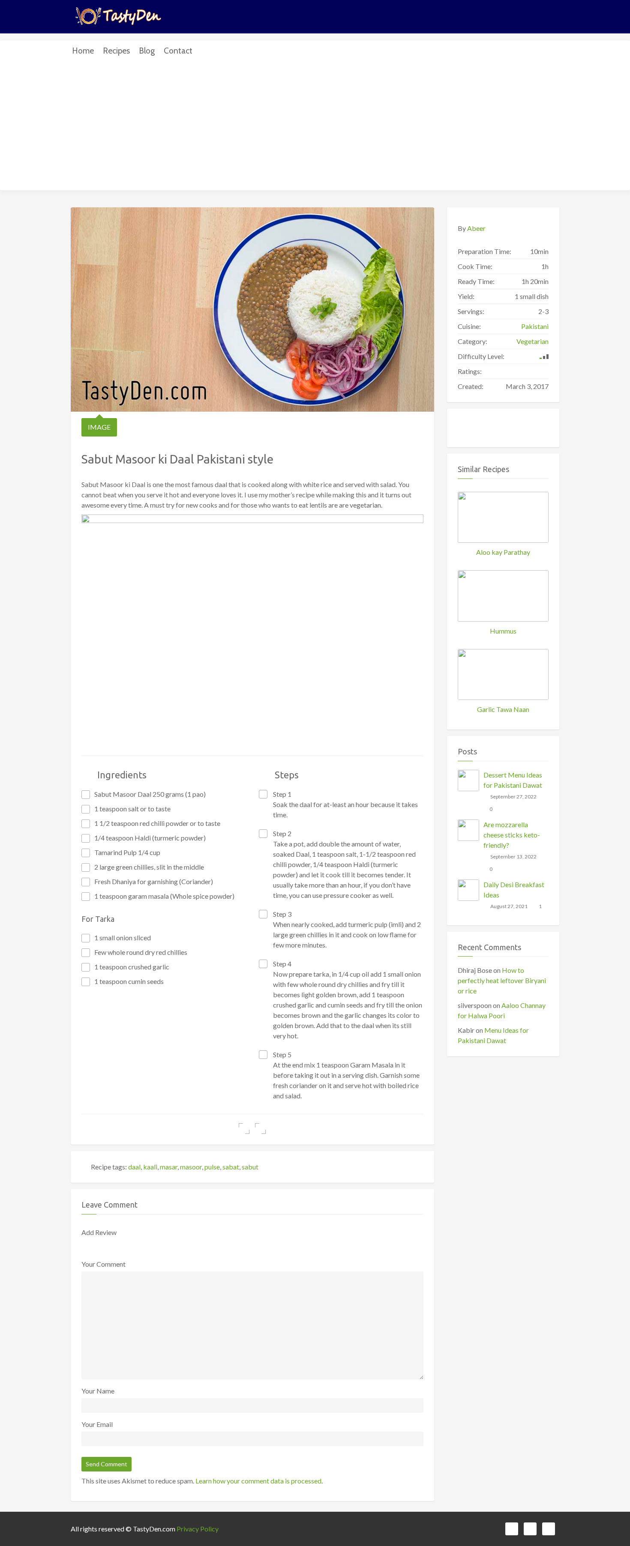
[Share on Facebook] (244, 1128)
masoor (191, 1167)
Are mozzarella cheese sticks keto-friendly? (511, 834)
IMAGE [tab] (99, 427)
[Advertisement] (315, 126)
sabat (230, 1167)
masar (168, 1167)
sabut (250, 1167)
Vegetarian (532, 341)
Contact (178, 51)
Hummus (503, 631)
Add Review (99, 1232)
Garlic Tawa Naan (503, 709)
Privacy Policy (198, 1529)
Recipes (116, 51)
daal (134, 1167)
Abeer (476, 228)
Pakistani (535, 326)
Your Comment (103, 1264)
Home (83, 51)
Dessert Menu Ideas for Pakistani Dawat (512, 780)
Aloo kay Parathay (503, 552)
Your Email (97, 1424)
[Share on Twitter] (260, 1128)
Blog (147, 51)
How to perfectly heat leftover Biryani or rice (502, 980)
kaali (150, 1167)
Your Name (97, 1391)
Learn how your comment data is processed (258, 1481)
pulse (212, 1167)
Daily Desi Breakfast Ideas (513, 889)
